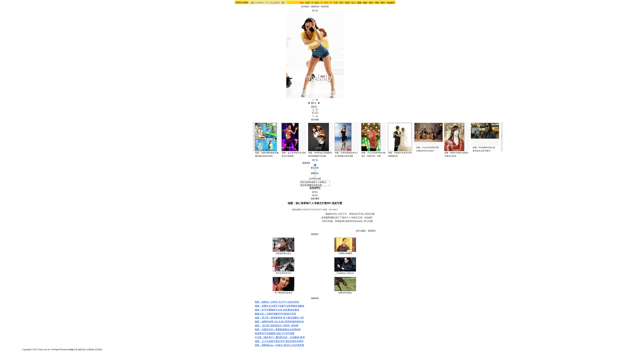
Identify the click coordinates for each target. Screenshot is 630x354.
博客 (377, 3)
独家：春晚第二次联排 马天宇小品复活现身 (277, 302)
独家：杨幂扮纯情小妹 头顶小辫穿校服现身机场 (279, 321)
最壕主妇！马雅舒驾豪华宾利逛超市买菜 (275, 313)
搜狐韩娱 (315, 6)
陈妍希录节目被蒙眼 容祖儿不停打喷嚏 (274, 333)
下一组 (315, 116)
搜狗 (283, 2)
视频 (359, 3)
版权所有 (82, 349)
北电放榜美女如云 (283, 253)
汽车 (336, 3)
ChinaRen (259, 2)
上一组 (315, 100)
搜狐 (252, 2)
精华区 (315, 192)
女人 (353, 3)
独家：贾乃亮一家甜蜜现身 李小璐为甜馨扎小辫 (279, 317)
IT (331, 3)
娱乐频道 (305, 6)
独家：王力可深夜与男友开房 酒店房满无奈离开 (279, 341)
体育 (308, 3)
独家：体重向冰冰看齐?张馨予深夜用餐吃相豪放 (279, 306)
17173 (267, 2)
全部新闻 (90, 349)
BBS (383, 3)
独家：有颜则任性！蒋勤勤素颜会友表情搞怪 (278, 329)
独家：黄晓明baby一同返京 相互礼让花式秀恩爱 (279, 345)
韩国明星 (325, 6)
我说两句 (391, 3)
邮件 (371, 3)
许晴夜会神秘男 (345, 253)
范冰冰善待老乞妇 (283, 273)
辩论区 (315, 195)
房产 (342, 3)
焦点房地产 (276, 2)
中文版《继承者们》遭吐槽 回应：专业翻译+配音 (280, 337)
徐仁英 (315, 11)
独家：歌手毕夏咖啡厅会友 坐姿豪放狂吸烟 (277, 309)
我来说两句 (297, 209)
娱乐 (317, 3)
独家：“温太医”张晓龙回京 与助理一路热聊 (276, 325)
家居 (347, 3)
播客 (365, 3)
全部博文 (99, 349)
